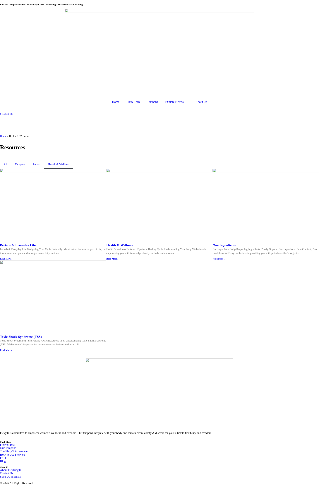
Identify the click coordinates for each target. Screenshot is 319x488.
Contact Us (6, 114)
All (5, 164)
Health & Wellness (59, 164)
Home (115, 101)
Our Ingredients (224, 245)
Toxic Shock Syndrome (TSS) (21, 337)
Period (36, 164)
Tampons (152, 101)
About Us (201, 101)
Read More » (6, 259)
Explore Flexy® (174, 101)
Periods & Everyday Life (18, 245)
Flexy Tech (133, 101)
